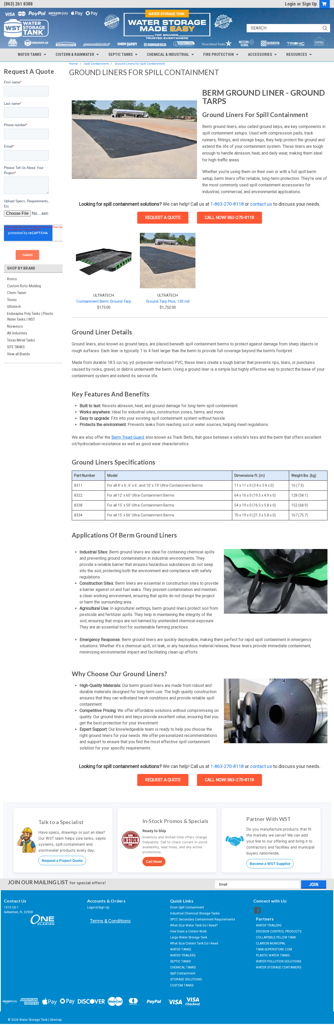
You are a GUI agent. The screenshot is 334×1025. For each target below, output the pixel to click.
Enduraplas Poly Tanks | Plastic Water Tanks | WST (30, 316)
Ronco (12, 279)
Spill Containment (96, 63)
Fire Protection (218, 54)
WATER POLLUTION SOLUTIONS (278, 961)
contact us (261, 204)
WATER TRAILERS (182, 955)
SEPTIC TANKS (180, 961)
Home (73, 63)
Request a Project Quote (62, 860)
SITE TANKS (16, 347)
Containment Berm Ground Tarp (103, 301)
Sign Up (309, 4)
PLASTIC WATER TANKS (273, 955)
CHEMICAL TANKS (183, 967)
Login (290, 4)
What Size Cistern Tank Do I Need (194, 943)
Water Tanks (29, 54)
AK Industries (17, 333)
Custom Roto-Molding (24, 286)
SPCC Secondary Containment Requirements (202, 919)
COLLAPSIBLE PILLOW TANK (276, 937)
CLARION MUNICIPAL (270, 943)
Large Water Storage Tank (188, 937)
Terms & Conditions (110, 921)
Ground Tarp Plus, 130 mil (167, 301)
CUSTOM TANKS (181, 985)
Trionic (12, 299)
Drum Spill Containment (187, 907)
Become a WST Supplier (270, 864)
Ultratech (14, 306)
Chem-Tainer (16, 292)
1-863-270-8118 (227, 204)
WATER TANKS (180, 949)
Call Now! (154, 861)
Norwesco (15, 326)
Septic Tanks (120, 54)
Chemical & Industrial (168, 54)
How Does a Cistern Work (188, 931)
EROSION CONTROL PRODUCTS (278, 931)
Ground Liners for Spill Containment (140, 63)
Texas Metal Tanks (21, 340)
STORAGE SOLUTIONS (186, 979)
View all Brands (18, 354)
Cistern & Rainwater (75, 54)
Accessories (260, 54)
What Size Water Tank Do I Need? (194, 925)
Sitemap (56, 1020)
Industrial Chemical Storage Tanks (195, 913)
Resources (296, 54)
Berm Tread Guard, (128, 437)
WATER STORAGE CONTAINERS (278, 967)
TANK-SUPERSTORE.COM (274, 949)
